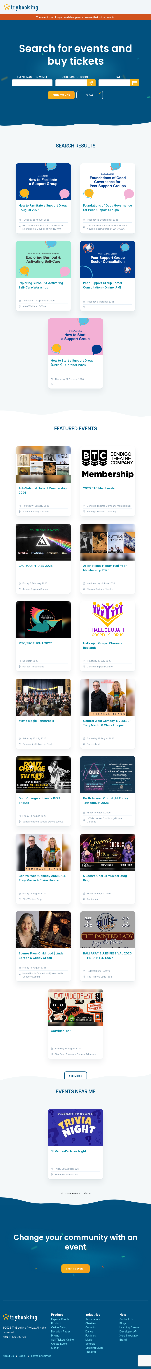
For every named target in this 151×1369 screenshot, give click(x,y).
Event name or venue (32, 77)
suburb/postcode (75, 77)
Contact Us (126, 1319)
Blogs (123, 1323)
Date (118, 77)
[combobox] (75, 82)
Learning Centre (129, 1327)
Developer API (128, 1331)
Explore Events (60, 1319)
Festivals (90, 1335)
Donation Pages (61, 1331)
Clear (90, 95)
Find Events (61, 95)
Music (88, 1339)
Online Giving (59, 1327)
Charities (90, 1323)
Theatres (90, 1351)
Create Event (75, 1268)
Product (56, 1323)
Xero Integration (129, 1335)
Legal (22, 1355)
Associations (93, 1319)
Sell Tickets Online (62, 1339)
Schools (90, 1343)
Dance (89, 1331)
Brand (123, 1339)
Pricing (55, 1335)
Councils (90, 1327)
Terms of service (41, 1355)
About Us (8, 1355)
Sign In (55, 1347)
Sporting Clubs (94, 1347)
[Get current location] (91, 82)
